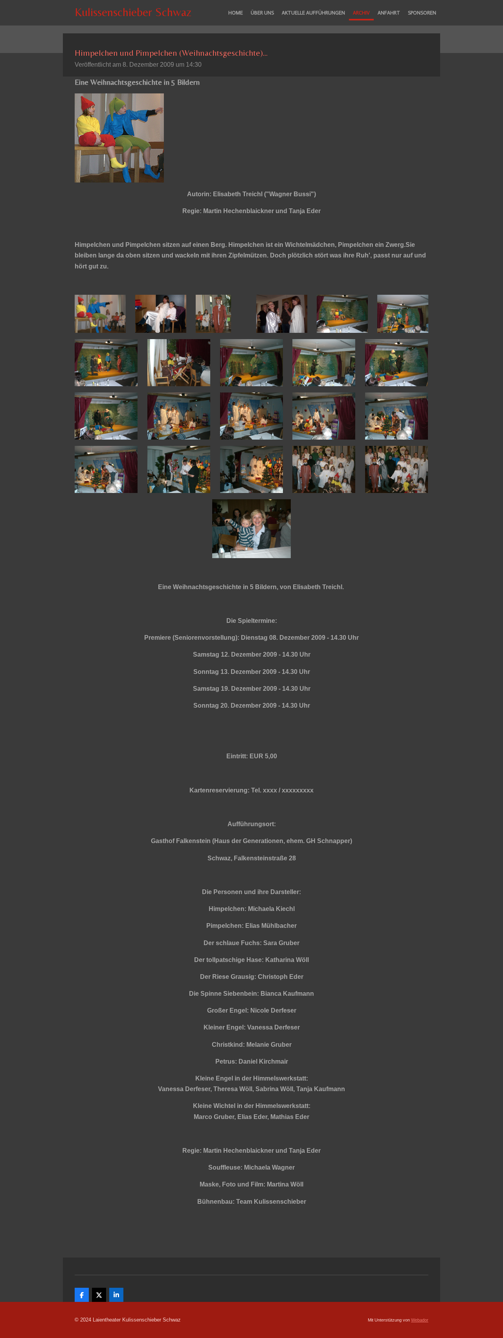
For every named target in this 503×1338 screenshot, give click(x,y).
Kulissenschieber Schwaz (133, 12)
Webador (419, 1320)
